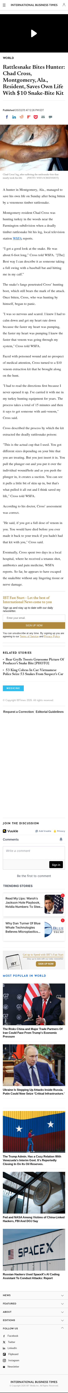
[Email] (43, 117)
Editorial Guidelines (50, 711)
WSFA (17, 238)
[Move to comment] (50, 117)
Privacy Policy (52, 636)
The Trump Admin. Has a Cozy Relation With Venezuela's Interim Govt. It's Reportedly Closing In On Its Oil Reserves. (32, 1160)
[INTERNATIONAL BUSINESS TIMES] (34, 5)
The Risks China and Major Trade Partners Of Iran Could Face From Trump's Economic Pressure (33, 1032)
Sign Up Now (45, 964)
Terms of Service (29, 636)
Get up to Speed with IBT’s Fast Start (43, 954)
